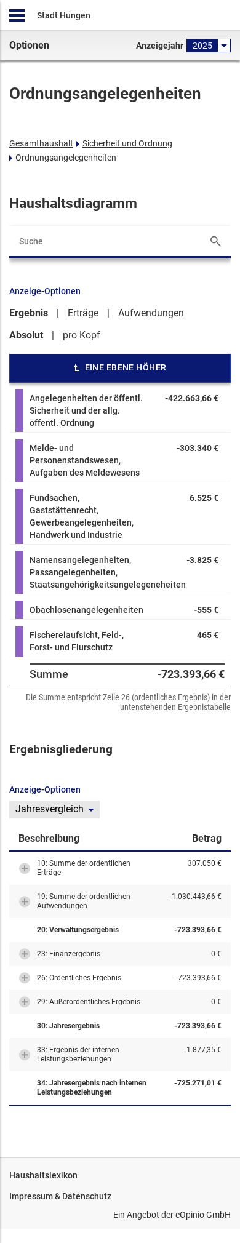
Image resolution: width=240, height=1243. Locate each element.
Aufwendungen (151, 313)
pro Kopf (81, 335)
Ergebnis (28, 313)
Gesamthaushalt (41, 143)
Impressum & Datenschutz (60, 1196)
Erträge (83, 313)
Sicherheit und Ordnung (127, 143)
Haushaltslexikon (43, 1175)
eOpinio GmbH (203, 1215)
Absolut (26, 335)
